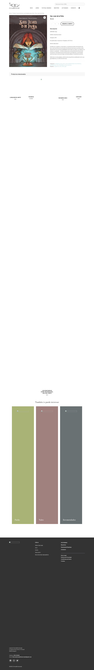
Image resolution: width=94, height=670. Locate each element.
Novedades (61, 65)
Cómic (63, 63)
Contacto (73, 8)
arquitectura (56, 66)
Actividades (65, 8)
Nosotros (56, 8)
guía (65, 66)
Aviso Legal (63, 555)
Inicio (31, 8)
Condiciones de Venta (66, 559)
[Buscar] (83, 4)
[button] (44, 17)
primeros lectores (67, 65)
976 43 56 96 (16, 655)
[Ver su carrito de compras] (83, 8)
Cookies (63, 561)
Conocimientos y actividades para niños (25, 13)
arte (60, 66)
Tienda (14, 13)
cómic (63, 66)
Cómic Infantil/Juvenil (70, 63)
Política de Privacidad (66, 557)
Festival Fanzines (46, 8)
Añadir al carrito (67, 23)
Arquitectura (57, 63)
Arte (61, 63)
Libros (37, 8)
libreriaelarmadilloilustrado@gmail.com (21, 657)
